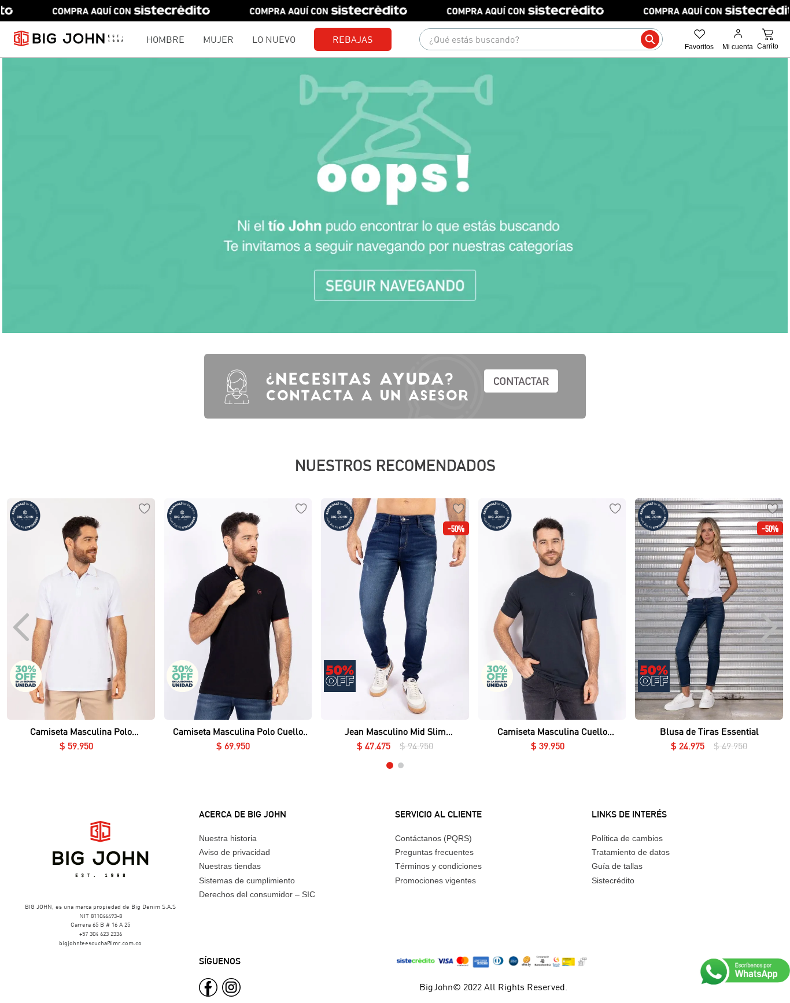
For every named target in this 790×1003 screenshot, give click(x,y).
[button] (80, 703)
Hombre (165, 39)
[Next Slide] (768, 627)
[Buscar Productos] (650, 39)
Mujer (218, 39)
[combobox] (541, 39)
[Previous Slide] (22, 627)
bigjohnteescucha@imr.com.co (100, 942)
